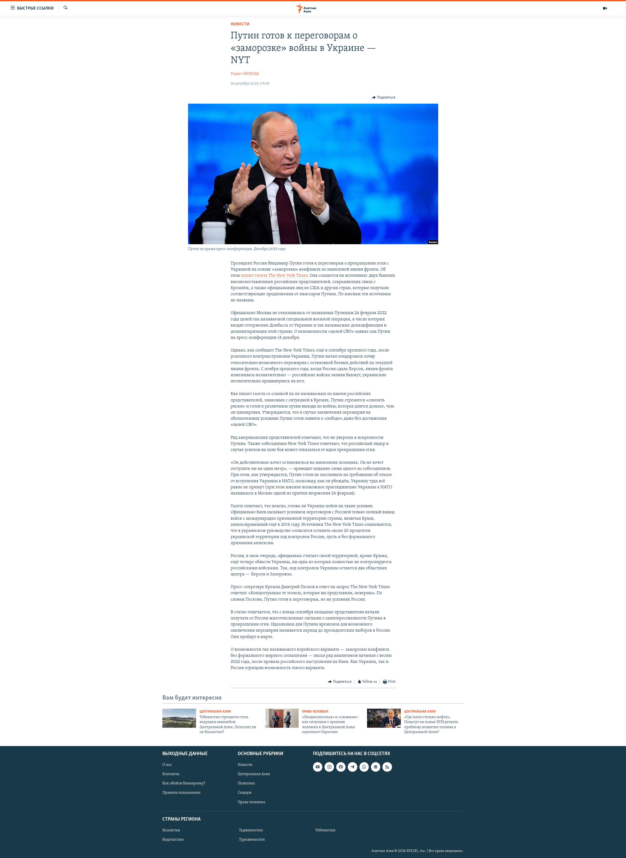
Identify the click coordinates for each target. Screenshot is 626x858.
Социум (244, 793)
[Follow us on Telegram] (352, 766)
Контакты (170, 774)
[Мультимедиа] (605, 8)
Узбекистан (325, 830)
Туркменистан (252, 840)
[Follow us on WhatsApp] (364, 766)
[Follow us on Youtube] (317, 766)
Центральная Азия (215, 712)
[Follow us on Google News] (375, 766)
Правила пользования (181, 793)
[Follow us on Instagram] (329, 766)
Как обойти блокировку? (183, 783)
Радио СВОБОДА (245, 74)
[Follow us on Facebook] (341, 766)
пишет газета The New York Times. (275, 276)
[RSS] (387, 766)
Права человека (315, 712)
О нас (167, 765)
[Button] (383, 97)
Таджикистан (251, 830)
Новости (240, 24)
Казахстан (171, 830)
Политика (246, 783)
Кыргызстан (173, 840)
